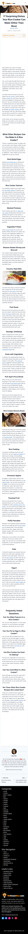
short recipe (10, 230)
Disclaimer (6, 877)
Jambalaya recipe (7, 349)
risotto (12, 700)
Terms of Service (8, 888)
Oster (4, 824)
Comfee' (5, 800)
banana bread (8, 437)
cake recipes (9, 557)
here (20, 769)
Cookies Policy (7, 875)
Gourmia (5, 810)
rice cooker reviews (13, 109)
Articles (12, 28)
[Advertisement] (14, 53)
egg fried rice (18, 645)
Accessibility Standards (9, 859)
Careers (5, 857)
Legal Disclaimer (7, 882)
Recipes (5, 828)
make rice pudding (18, 454)
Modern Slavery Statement (10, 884)
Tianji (4, 836)
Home (5, 851)
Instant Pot (10, 98)
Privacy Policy (7, 886)
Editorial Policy (7, 880)
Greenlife (5, 811)
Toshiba (5, 839)
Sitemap (5, 865)
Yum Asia (5, 843)
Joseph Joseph (7, 819)
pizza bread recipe (16, 383)
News (5, 823)
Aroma (13, 96)
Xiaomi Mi (6, 841)
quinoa (21, 700)
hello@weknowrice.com (11, 914)
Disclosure (6, 879)
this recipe (12, 291)
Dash (4, 808)
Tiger (4, 838)
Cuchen (5, 802)
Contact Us (6, 855)
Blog (16, 28)
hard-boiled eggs (11, 162)
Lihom (5, 821)
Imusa (5, 815)
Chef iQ (5, 798)
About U (5, 853)
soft (22, 452)
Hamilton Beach (7, 813)
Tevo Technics (7, 834)
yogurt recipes (19, 582)
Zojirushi (5, 845)
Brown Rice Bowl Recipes (6, 780)
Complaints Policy (8, 871)
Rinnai (5, 832)
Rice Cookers (7, 830)
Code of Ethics (7, 873)
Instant (5, 817)
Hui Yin (10, 30)
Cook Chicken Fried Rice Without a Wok (21, 780)
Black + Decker (7, 795)
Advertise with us (8, 863)
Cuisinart (5, 806)
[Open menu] (25, 3)
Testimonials (6, 861)
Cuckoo (5, 804)
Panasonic (6, 826)
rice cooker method (9, 190)
